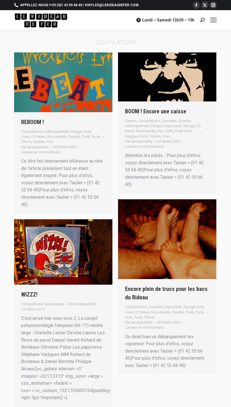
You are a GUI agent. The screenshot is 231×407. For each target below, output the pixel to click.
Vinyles (39, 142)
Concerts (169, 121)
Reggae (131, 136)
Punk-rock (183, 131)
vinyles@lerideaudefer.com (112, 5)
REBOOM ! (32, 122)
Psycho (74, 136)
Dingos (157, 126)
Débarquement (57, 131)
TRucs (26, 142)
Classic (131, 121)
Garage (76, 131)
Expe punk (173, 126)
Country (184, 121)
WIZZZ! (29, 294)
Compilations (32, 131)
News (41, 136)
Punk (86, 136)
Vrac (50, 142)
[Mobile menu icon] (213, 20)
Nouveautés (57, 136)
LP (33, 136)
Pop (160, 131)
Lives (25, 136)
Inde (87, 131)
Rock (96, 136)
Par (35, 147)
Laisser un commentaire (40, 152)
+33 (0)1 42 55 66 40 (66, 5)
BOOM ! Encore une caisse (155, 111)
